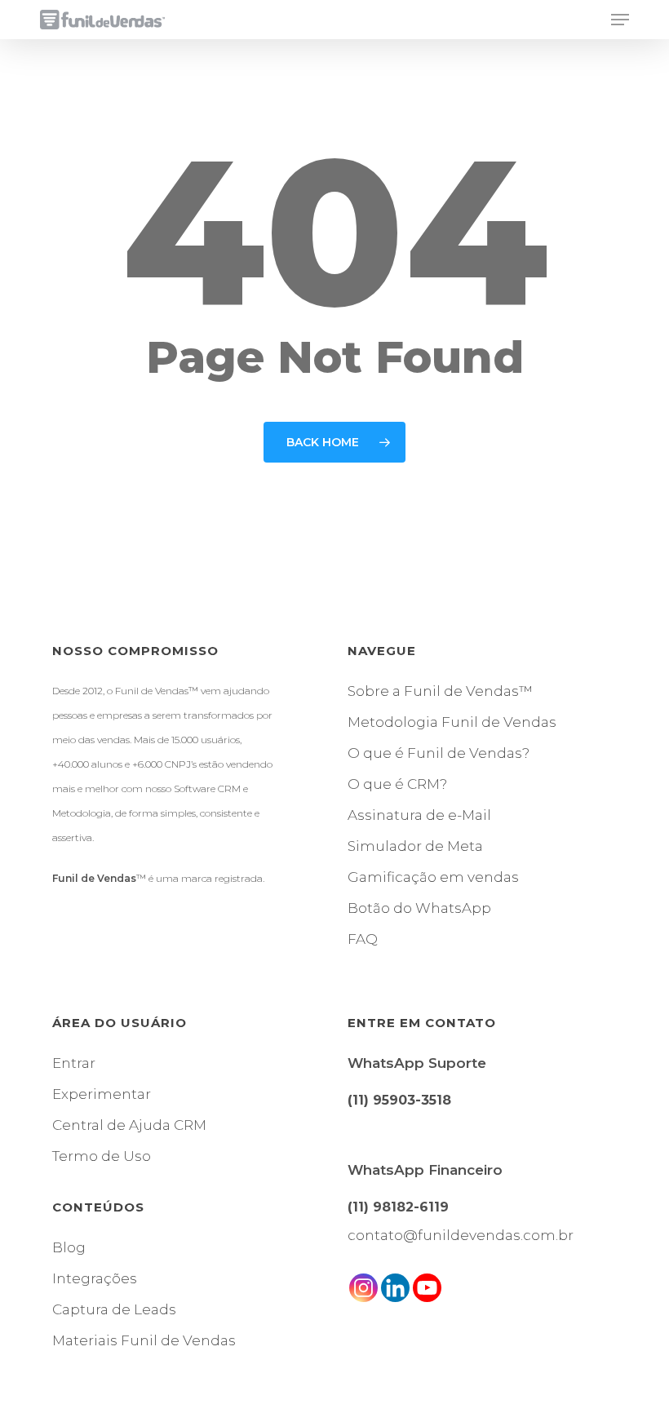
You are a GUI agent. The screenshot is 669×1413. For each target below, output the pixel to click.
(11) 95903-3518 (399, 1100)
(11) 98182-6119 (398, 1207)
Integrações (94, 1278)
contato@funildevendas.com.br (461, 1235)
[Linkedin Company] (395, 1287)
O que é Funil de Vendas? (438, 753)
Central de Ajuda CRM (129, 1125)
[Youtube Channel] (427, 1287)
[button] (620, 19)
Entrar (73, 1063)
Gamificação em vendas (433, 877)
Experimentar (101, 1094)
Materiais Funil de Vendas (144, 1340)
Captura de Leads (114, 1309)
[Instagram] (363, 1287)
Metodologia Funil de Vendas (452, 722)
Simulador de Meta (415, 846)
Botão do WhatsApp (419, 908)
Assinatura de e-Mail (419, 815)
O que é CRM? (397, 784)
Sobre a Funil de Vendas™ (440, 691)
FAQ (363, 939)
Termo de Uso (101, 1156)
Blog (69, 1247)
